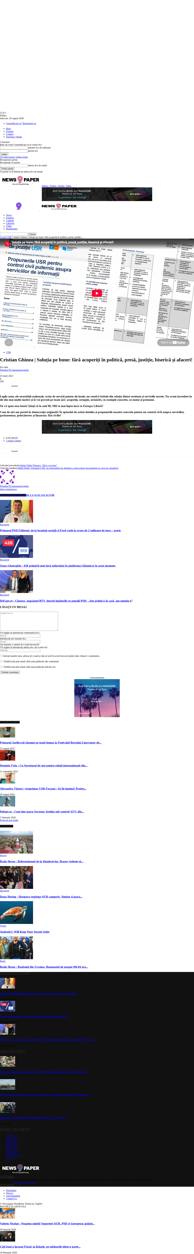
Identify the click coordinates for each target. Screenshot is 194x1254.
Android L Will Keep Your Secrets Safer (25, 931)
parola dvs (33, 151)
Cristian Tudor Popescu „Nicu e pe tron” (37, 465)
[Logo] (20, 210)
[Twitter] (40, 386)
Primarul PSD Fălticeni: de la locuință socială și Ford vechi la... (39, 993)
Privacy (9, 1193)
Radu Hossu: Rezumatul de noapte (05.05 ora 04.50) (32, 1117)
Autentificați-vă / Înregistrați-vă (21, 123)
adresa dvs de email (37, 165)
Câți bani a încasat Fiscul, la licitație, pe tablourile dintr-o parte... (40, 1246)
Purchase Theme (14, 137)
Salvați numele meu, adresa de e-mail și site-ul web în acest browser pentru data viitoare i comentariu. (51, 656)
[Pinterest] (51, 386)
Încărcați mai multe (9, 820)
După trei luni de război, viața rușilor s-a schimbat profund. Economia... (45, 1094)
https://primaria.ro (8, 489)
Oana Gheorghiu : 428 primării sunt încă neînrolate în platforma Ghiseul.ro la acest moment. (58, 565)
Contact (9, 134)
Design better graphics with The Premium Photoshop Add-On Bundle (43, 1071)
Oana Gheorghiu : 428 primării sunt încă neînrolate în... (35, 1016)
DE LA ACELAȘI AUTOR (40, 495)
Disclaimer (11, 1190)
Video (9, 226)
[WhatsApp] (62, 386)
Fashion (10, 218)
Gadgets (10, 220)
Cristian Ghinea (13, 440)
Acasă (3, 237)
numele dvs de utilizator (39, 147)
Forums (9, 131)
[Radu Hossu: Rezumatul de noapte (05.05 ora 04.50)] (7, 1112)
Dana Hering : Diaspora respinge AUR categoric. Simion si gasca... (41, 896)
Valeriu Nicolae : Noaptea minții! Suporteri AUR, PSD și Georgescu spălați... (47, 1223)
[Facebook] (29, 386)
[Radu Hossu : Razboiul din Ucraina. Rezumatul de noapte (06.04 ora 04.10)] (16, 958)
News (9, 215)
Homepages (11, 228)
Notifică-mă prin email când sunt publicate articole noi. (30, 667)
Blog (8, 128)
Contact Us (11, 1198)
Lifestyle (10, 223)
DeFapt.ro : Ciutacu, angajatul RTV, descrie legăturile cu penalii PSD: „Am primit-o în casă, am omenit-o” (66, 600)
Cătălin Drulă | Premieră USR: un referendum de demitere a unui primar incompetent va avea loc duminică (67, 468)
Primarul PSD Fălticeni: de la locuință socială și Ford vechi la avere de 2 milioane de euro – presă (60, 530)
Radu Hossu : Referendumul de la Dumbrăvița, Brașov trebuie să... (42, 861)
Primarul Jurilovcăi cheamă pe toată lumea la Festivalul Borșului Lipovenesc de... (51, 742)
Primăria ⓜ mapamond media (14, 370)
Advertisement (13, 1196)
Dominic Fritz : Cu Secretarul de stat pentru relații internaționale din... (44, 765)
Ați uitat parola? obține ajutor (14, 157)
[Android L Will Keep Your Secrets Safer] (16, 923)
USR (9, 237)
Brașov (3, 855)
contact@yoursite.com (24, 1182)
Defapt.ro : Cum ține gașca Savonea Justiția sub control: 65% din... (42, 811)
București (4, 524)
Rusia (2, 961)
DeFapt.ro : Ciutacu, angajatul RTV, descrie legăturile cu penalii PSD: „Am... (48, 1039)
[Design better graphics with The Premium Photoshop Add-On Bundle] (7, 1066)
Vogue (3, 926)
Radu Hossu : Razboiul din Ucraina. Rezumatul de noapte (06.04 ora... (44, 966)
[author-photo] (7, 483)
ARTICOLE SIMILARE (13, 495)
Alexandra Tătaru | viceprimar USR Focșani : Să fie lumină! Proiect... (43, 788)
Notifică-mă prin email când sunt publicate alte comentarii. (31, 661)
